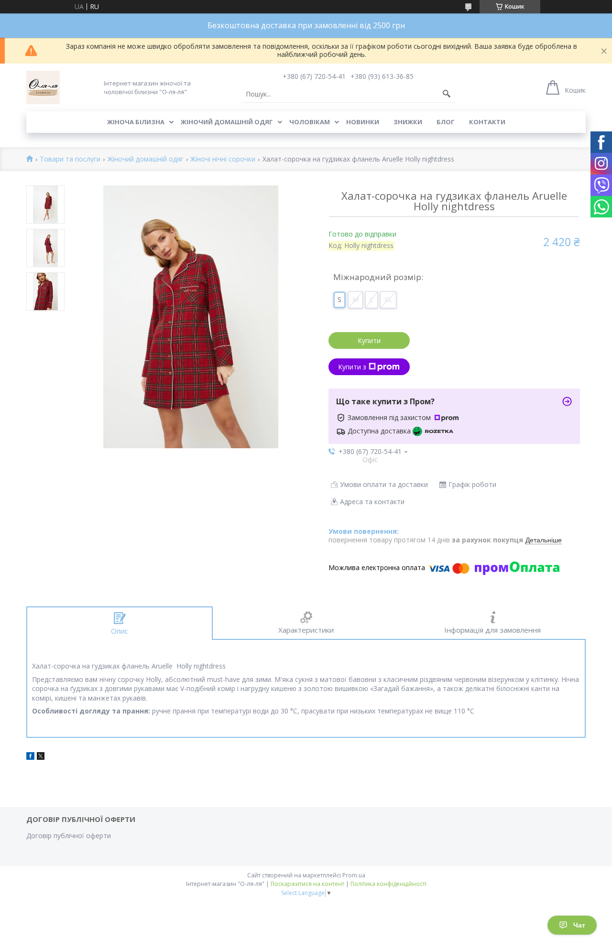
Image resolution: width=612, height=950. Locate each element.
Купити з (352, 366)
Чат (579, 925)
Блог (446, 122)
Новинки (362, 122)
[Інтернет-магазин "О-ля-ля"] (43, 87)
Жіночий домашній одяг (227, 122)
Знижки (407, 122)
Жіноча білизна (135, 122)
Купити (369, 340)
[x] (40, 757)
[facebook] (30, 757)
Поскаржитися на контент (307, 884)
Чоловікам (309, 122)
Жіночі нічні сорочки (222, 159)
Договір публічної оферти (68, 835)
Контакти (487, 122)
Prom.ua (353, 875)
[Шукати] (446, 94)
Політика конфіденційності (388, 884)
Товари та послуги (70, 159)
